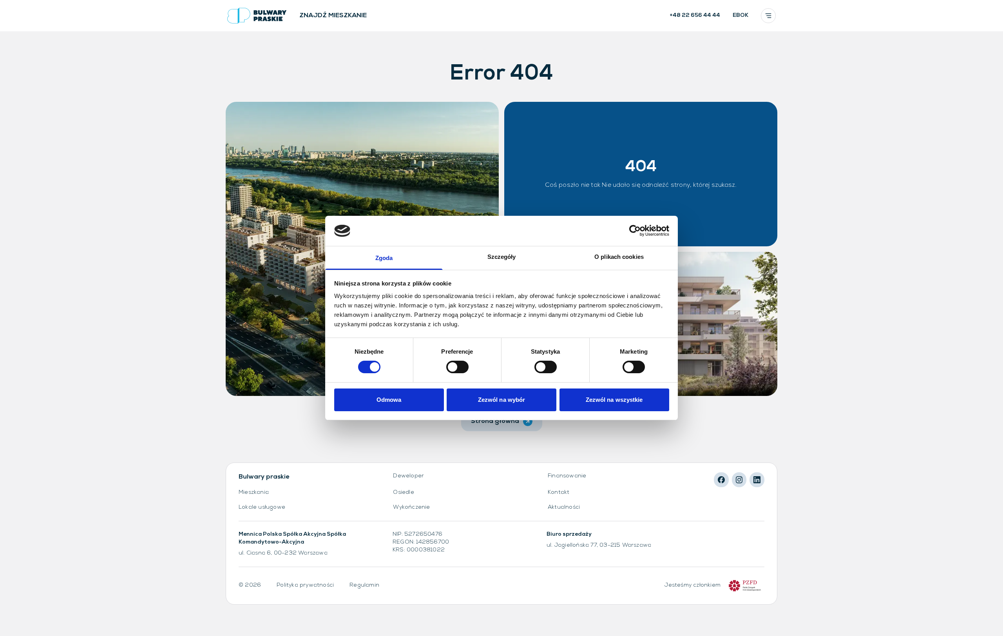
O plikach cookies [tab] (619, 256)
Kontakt (558, 492)
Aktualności (564, 507)
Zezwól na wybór (501, 399)
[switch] (457, 367)
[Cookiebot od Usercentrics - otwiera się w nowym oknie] (635, 231)
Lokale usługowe (262, 507)
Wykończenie (411, 507)
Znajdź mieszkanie (333, 16)
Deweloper (408, 476)
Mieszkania (254, 492)
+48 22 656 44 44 (695, 15)
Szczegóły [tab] (501, 256)
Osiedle (403, 492)
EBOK (740, 15)
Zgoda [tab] (384, 258)
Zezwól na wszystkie (614, 399)
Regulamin (364, 585)
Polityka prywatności (305, 585)
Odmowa (389, 399)
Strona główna (495, 421)
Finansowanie (567, 476)
